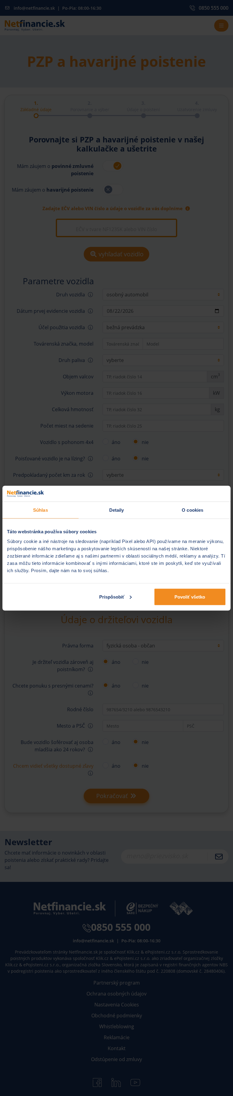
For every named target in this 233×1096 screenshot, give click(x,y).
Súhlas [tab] (40, 510)
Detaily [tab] (116, 510)
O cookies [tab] (192, 510)
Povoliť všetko (189, 596)
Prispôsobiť (111, 596)
